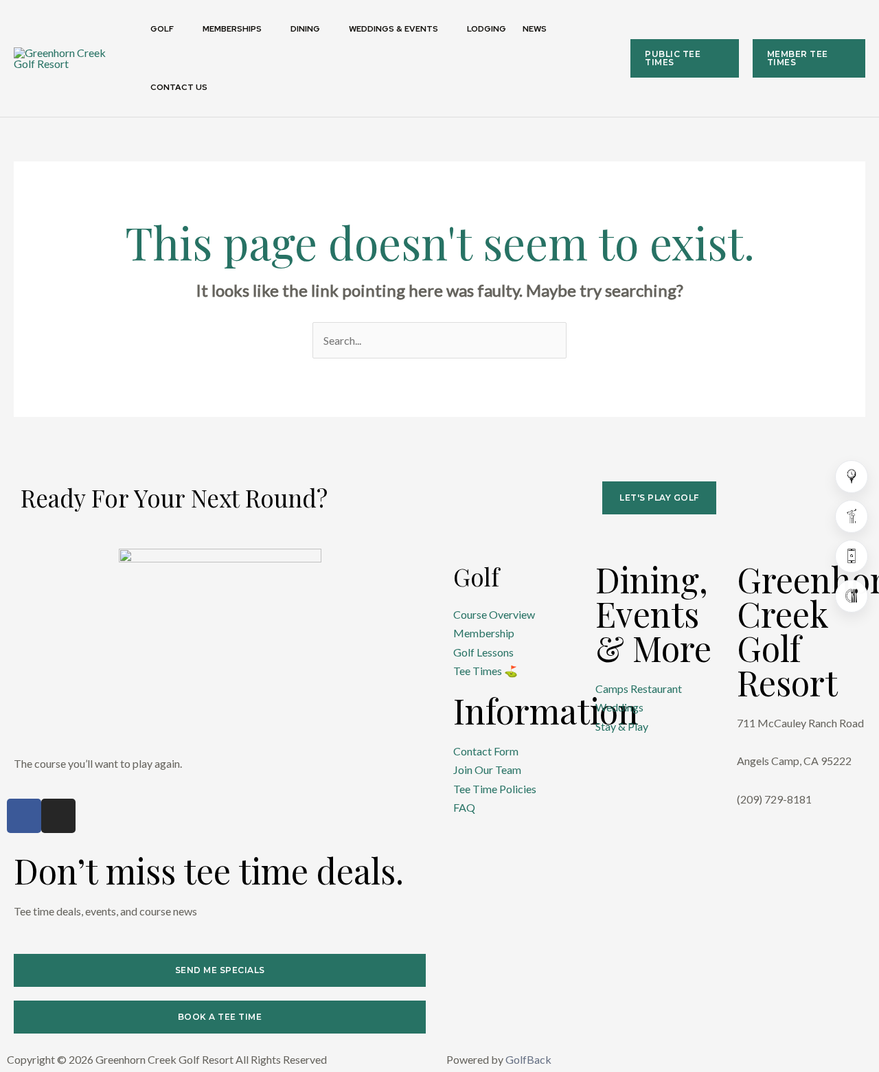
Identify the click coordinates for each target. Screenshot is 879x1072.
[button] (180, 29)
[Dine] (851, 596)
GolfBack (528, 1059)
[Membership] (851, 516)
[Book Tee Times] (851, 476)
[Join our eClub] (851, 556)
